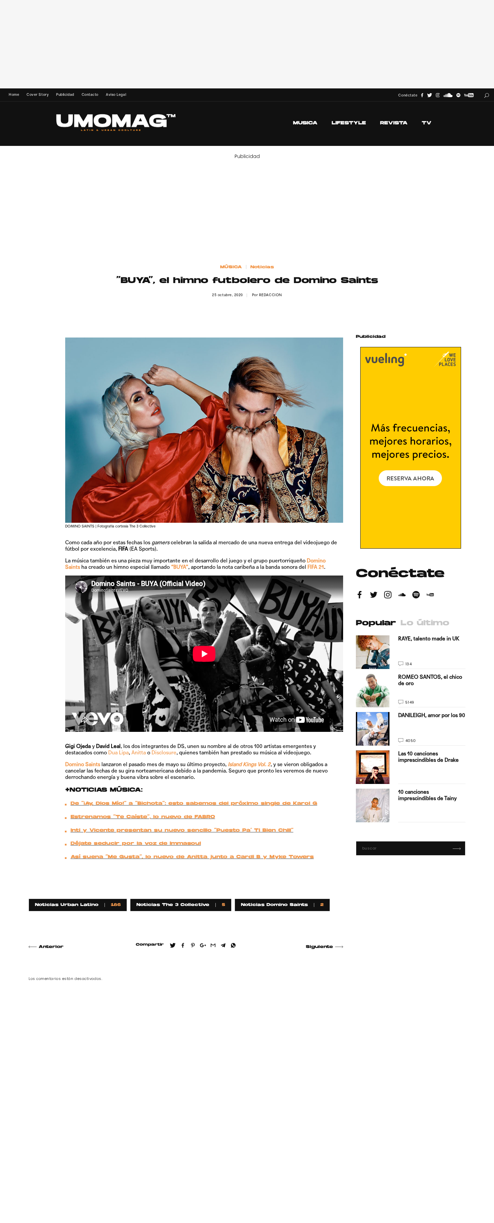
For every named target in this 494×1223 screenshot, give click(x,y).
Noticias (262, 267)
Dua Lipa (118, 752)
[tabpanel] (410, 728)
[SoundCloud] (448, 95)
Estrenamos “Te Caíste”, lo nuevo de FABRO (143, 817)
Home (14, 94)
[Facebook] (422, 95)
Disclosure (164, 752)
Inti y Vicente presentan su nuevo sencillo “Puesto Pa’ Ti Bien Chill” (182, 830)
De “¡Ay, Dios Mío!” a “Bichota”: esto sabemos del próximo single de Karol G (194, 803)
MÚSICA (231, 267)
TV (426, 123)
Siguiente (319, 947)
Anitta (138, 752)
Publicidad (65, 94)
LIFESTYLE (349, 123)
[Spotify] (458, 95)
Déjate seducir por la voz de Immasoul (136, 843)
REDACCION (270, 295)
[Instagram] (438, 95)
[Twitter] (429, 95)
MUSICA (305, 123)
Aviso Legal (116, 94)
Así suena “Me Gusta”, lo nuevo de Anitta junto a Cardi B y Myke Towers (192, 857)
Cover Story (38, 94)
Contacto (90, 94)
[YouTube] (469, 95)
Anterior (51, 947)
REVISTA (394, 123)
